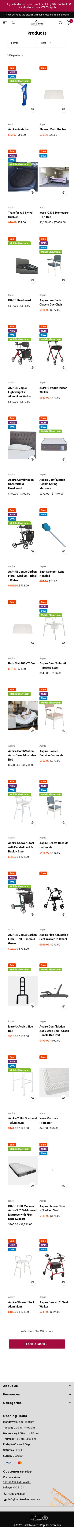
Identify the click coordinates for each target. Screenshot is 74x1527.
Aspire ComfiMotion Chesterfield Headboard (21, 484)
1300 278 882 (16, 1493)
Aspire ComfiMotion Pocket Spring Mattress (52, 484)
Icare (42, 207)
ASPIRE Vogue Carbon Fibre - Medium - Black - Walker (22, 576)
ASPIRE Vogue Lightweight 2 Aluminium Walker (19, 392)
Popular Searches (50, 1525)
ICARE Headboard (19, 300)
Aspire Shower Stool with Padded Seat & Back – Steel (21, 847)
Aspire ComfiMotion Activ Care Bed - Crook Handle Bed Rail (54, 1031)
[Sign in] (60, 22)
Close (70, 4)
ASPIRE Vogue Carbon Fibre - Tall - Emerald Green (22, 939)
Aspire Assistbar (19, 129)
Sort (43, 42)
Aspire (11, 124)
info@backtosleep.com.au (24, 1499)
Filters (14, 42)
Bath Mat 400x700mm (22, 663)
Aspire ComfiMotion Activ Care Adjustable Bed (22, 755)
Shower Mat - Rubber (52, 129)
